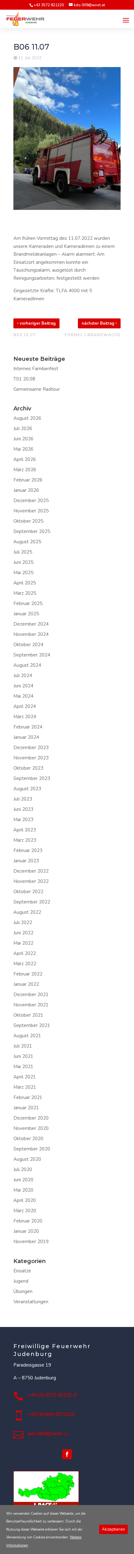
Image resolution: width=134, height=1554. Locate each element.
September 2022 (31, 902)
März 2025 (24, 593)
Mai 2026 (23, 449)
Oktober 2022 (28, 891)
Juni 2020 (23, 1180)
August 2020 (27, 1159)
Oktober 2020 (28, 1138)
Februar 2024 (27, 727)
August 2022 (27, 912)
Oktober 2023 (28, 768)
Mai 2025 (23, 572)
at (48, 1434)
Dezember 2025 (31, 500)
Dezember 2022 (31, 871)
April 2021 (24, 1077)
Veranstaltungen (30, 1302)
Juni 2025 (23, 562)
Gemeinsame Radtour (36, 389)
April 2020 (24, 1200)
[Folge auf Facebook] (67, 1454)
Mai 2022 (23, 943)
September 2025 (31, 531)
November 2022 (31, 881)
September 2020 (31, 1149)
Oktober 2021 (28, 1015)
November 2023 (31, 758)
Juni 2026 (23, 439)
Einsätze (22, 1271)
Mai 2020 (23, 1190)
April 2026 (24, 459)
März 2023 (24, 840)
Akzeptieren (113, 1529)
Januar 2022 (26, 984)
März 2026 (24, 470)
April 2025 (24, 583)
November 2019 (31, 1241)
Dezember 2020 (31, 1118)
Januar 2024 (26, 737)
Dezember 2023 (31, 747)
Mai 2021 (23, 1066)
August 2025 (27, 542)
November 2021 (31, 1005)
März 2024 (24, 717)
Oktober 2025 (28, 521)
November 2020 (31, 1128)
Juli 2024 (22, 675)
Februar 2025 (27, 603)
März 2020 (24, 1211)
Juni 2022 (23, 933)
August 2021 (27, 1036)
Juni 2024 (23, 686)
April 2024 (24, 706)
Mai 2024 (23, 696)
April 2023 (24, 830)
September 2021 (31, 1025)
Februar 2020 (27, 1221)
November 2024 (31, 634)
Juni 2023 (23, 809)
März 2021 (24, 1087)
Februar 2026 (27, 480)
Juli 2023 (22, 799)
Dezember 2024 (31, 624)
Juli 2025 (22, 552)
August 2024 (27, 665)
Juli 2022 (22, 922)
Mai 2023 (23, 819)
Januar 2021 (26, 1108)
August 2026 (27, 418)
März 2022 (24, 964)
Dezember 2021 (31, 994)
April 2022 (24, 953)
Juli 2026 (22, 428)
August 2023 (27, 789)
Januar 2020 (26, 1231)
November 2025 (31, 511)
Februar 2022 (27, 974)
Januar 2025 (26, 614)
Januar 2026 (26, 490)
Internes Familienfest (35, 369)
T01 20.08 (24, 379)
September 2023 (31, 778)
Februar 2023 (27, 850)
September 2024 (31, 655)
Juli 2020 (22, 1169)
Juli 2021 (22, 1046)
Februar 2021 (27, 1097)
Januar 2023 (26, 861)
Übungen (22, 1291)
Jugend (20, 1281)
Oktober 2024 (28, 644)
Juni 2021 (23, 1056)
